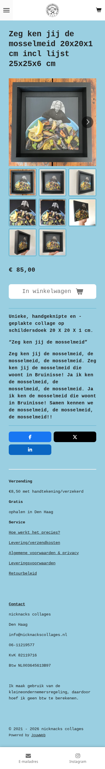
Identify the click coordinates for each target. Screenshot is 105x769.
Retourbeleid (23, 573)
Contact (17, 604)
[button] (22, 182)
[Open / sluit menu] (6, 10)
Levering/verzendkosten (34, 542)
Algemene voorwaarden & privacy (44, 553)
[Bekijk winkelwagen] (98, 10)
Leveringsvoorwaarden (32, 563)
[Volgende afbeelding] (87, 122)
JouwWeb (38, 735)
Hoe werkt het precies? (34, 532)
